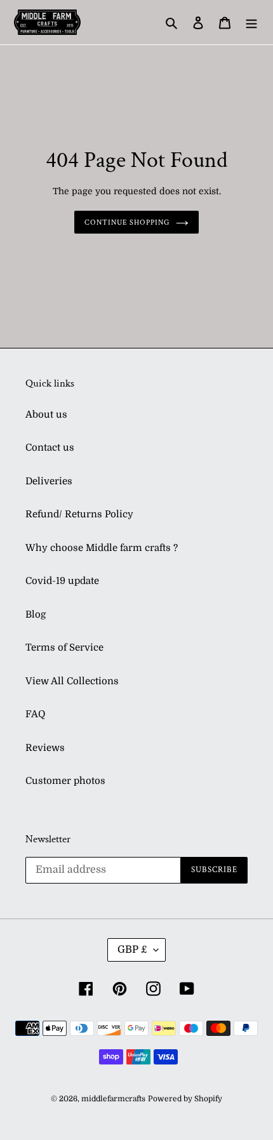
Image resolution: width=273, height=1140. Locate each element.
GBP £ (132, 949)
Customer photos (65, 780)
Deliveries (48, 481)
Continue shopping (127, 222)
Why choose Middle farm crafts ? (101, 547)
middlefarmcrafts (113, 1098)
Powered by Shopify (185, 1098)
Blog (35, 614)
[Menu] (251, 22)
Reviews (45, 747)
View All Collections (72, 681)
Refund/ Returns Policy (79, 514)
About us (46, 414)
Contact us (49, 447)
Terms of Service (64, 647)
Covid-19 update (62, 581)
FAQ (35, 714)
